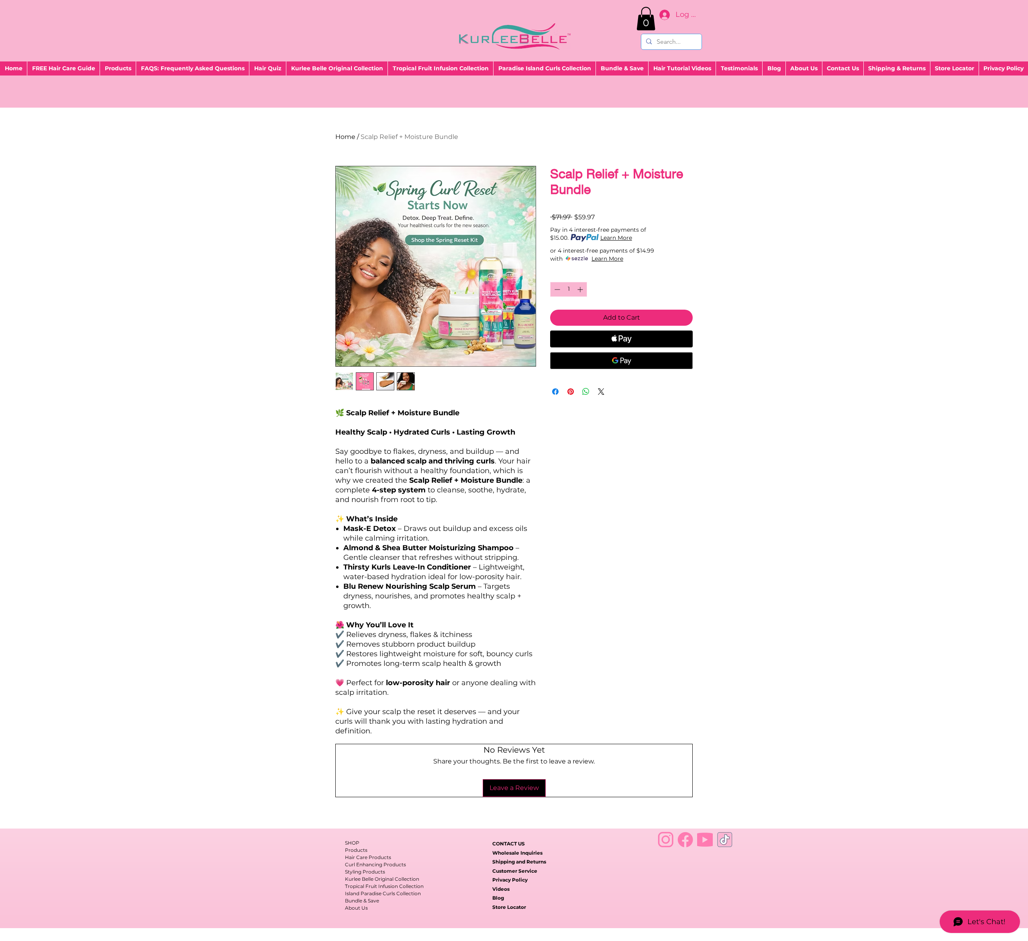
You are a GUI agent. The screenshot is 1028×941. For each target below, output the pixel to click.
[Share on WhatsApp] (586, 391)
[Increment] (581, 289)
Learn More (616, 237)
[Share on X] (601, 391)
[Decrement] (556, 289)
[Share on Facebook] (555, 391)
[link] (646, 19)
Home (345, 137)
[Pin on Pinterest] (570, 391)
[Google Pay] (621, 360)
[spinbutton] (568, 289)
